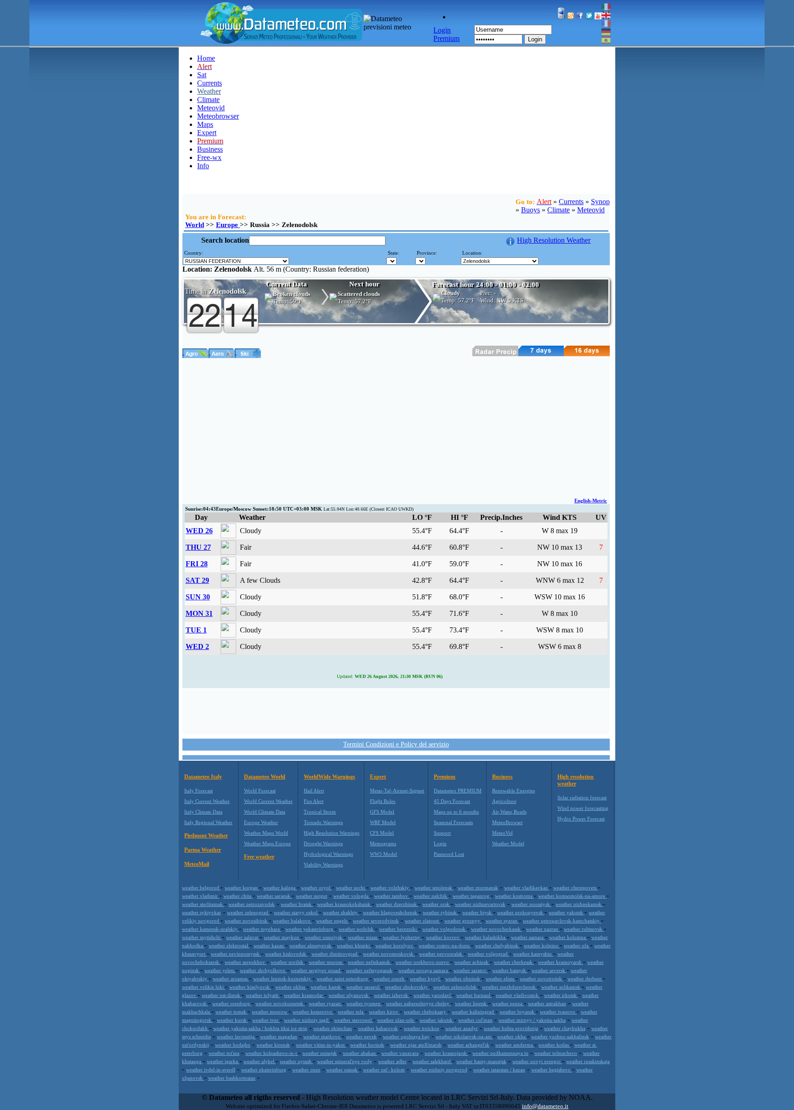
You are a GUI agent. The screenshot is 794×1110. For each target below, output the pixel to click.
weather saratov (471, 970)
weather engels (332, 920)
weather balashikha (486, 937)
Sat (201, 75)
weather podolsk (357, 929)
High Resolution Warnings (331, 833)
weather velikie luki (203, 987)
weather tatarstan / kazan (499, 1069)
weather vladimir (200, 896)
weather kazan (269, 945)
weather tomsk (232, 1011)
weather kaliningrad (473, 1011)
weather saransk (274, 896)
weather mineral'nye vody (344, 1061)
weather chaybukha (564, 1028)
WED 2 (197, 646)
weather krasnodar (304, 995)
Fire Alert (313, 801)
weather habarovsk (378, 1028)
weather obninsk (463, 978)
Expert (206, 133)
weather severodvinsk (376, 920)
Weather (209, 91)
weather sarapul (363, 987)
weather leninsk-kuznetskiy (282, 978)
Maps (205, 124)
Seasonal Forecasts (453, 822)
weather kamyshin (533, 953)
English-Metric (590, 500)
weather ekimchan (332, 1028)
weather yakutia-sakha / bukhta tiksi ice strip (260, 1028)
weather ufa (577, 945)
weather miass (363, 937)
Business (210, 149)
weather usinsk (342, 1069)
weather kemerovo (313, 1011)
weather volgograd (488, 953)
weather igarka (223, 1061)
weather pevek (361, 1036)
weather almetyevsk (311, 945)
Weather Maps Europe (267, 843)
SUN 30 (198, 597)
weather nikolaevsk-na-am (464, 1036)
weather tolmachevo (555, 1053)
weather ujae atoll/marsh (416, 1044)
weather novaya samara (423, 970)
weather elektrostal (229, 945)
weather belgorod (201, 887)
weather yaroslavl (433, 995)
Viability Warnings (323, 864)
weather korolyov (394, 945)
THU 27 (198, 547)
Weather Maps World (266, 833)
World (194, 224)
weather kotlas (554, 1044)
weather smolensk (434, 887)
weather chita (238, 896)
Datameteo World (264, 777)
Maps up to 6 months (456, 811)
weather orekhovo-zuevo (423, 962)
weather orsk (436, 904)
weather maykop (282, 937)
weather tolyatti (263, 995)
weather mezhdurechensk (509, 987)
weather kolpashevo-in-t (271, 1053)
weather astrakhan (547, 1003)
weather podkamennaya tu (500, 1053)
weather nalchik (431, 896)
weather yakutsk (566, 912)
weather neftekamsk (369, 962)
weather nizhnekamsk (579, 904)
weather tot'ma (224, 1053)
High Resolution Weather (553, 240)
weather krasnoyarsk (560, 962)
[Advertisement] (396, 427)
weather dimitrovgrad (335, 953)
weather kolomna (568, 937)
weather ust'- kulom (384, 1069)
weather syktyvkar (201, 912)
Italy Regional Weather (208, 822)
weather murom (326, 962)
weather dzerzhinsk (397, 904)
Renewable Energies (513, 790)
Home (206, 58)
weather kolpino (542, 945)
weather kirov (384, 1011)
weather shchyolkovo (263, 970)
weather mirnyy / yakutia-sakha (532, 1020)
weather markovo (322, 1036)
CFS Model (382, 833)
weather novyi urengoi (537, 1061)
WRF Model (383, 822)
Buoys (530, 210)
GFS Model (382, 811)
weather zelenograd (248, 912)
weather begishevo (551, 1069)
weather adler (392, 1061)
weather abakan (360, 1053)
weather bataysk (509, 970)
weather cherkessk (514, 962)
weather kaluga (280, 887)
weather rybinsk (440, 912)
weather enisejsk (319, 1053)
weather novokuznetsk (280, 1003)
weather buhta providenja (511, 1028)
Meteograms (383, 843)
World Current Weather (268, 801)
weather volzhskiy (390, 887)
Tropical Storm (320, 811)
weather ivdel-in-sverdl (210, 1069)
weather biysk (477, 912)
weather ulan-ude (396, 1020)
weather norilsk (288, 962)
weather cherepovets (575, 887)
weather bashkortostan (231, 1078)
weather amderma (514, 1044)
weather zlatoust (422, 920)
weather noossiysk (531, 904)
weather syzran (502, 920)
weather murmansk (478, 887)
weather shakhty (341, 912)
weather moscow (270, 1011)
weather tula (351, 1011)
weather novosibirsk (247, 920)
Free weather (259, 857)
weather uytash (296, 1061)
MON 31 (199, 613)
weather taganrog (472, 896)
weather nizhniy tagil (307, 1020)
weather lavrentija (236, 1036)
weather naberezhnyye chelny (418, 1003)
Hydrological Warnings (328, 854)
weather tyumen (364, 1003)
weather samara (528, 937)
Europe (228, 224)
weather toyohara (262, 929)
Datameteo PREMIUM (458, 790)
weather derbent (585, 978)
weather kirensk (273, 1044)
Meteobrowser (218, 116)
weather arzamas (231, 978)
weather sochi (351, 887)
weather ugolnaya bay (406, 1036)
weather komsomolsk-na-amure (572, 896)
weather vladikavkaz (526, 887)
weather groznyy (463, 920)
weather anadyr (461, 1028)
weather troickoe (421, 1028)
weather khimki (354, 945)
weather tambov (391, 896)
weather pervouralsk (441, 953)
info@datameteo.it (545, 1106)
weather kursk (232, 1020)
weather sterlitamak (203, 904)
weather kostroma (514, 896)
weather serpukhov (246, 962)
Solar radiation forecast (582, 797)
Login (535, 39)
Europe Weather (261, 822)
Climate (208, 99)
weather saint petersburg (343, 978)
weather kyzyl (425, 978)
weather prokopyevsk (520, 912)
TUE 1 (196, 630)
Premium (444, 777)
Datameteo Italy (203, 777)
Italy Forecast (198, 790)
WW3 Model (383, 854)
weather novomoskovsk (389, 953)
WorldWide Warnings (329, 777)
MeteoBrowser (507, 822)
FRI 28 (197, 564)
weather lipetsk (471, 1003)
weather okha (512, 1036)
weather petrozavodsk (251, 904)
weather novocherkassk (496, 929)
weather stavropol (353, 1020)
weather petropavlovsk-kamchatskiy (562, 920)
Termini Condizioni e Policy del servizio (396, 744)
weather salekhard (432, 1061)
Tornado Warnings (323, 822)
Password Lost (449, 854)
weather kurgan (242, 887)
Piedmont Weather (206, 835)
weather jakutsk (437, 1020)
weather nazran (543, 929)
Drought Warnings (323, 843)
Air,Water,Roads (509, 811)
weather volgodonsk (444, 929)
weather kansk (326, 987)
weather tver (266, 1020)
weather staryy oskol (296, 912)
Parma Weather (202, 850)
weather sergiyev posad (316, 970)
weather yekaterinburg (310, 929)
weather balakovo (292, 920)
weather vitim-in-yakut (321, 1044)
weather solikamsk (561, 987)
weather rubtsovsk (584, 929)
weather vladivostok (518, 995)
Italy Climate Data (203, 811)
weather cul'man (475, 1020)
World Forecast (260, 790)
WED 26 (199, 531)
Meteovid (211, 108)
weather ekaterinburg (263, 1069)
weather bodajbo (232, 1044)
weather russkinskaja (588, 1061)
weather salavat (243, 937)
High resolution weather (575, 780)
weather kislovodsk (286, 953)
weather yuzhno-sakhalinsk (560, 1036)
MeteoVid (502, 833)
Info (203, 166)
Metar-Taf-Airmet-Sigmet (397, 790)
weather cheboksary (426, 1011)
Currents (209, 83)
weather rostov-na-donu (445, 945)
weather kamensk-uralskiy (210, 929)
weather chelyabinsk (497, 945)
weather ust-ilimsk (222, 995)
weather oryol (316, 887)
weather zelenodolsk (455, 987)
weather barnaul (474, 995)
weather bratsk (297, 904)
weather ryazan (325, 1003)
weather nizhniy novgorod (439, 1069)
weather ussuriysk (324, 937)
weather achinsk (472, 962)
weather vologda (351, 896)
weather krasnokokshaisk (344, 904)
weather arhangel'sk (468, 1044)
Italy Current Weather (207, 801)
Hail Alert (314, 790)
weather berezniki (398, 929)
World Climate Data (264, 811)
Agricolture (504, 801)
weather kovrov (443, 937)
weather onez (306, 1069)
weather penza (508, 1003)
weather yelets (220, 970)
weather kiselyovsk (250, 987)
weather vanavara (400, 1053)
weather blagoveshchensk (391, 912)
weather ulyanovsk (349, 995)
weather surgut (311, 896)
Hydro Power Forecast (581, 818)
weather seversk (549, 970)
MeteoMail (196, 864)
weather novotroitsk (541, 978)
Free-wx (209, 157)
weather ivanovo (558, 1011)
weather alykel (260, 1061)
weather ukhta (290, 987)
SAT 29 (197, 580)
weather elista (501, 978)
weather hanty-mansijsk (481, 1061)
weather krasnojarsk (446, 1053)
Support (442, 833)
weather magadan (278, 1036)
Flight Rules (382, 801)
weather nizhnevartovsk (480, 904)
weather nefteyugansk (369, 970)
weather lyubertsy (402, 937)
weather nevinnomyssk (236, 953)
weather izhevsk (391, 995)
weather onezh (390, 978)
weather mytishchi (202, 937)
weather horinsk (367, 1044)
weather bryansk (517, 1011)
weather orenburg (231, 1003)
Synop (600, 201)
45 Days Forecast (452, 801)
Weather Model (508, 843)
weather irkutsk (561, 995)
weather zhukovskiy (407, 987)
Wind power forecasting (582, 808)
